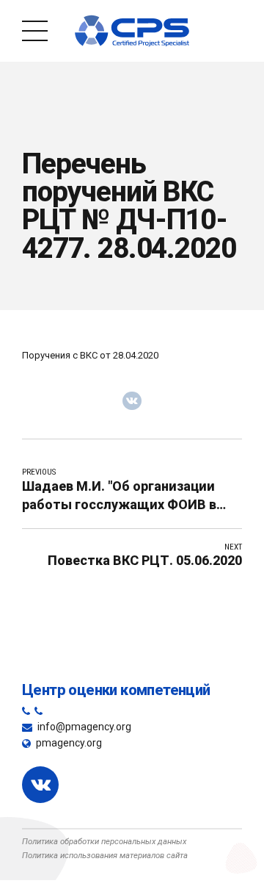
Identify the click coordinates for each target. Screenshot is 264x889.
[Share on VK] (132, 401)
